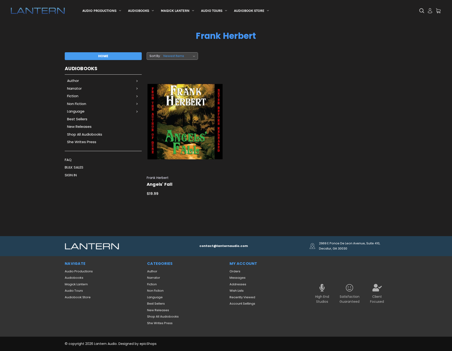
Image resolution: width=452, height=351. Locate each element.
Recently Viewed (242, 297)
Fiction (72, 95)
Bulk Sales (74, 167)
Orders (235, 271)
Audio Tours (211, 10)
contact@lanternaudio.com (223, 246)
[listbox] (180, 56)
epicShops (148, 343)
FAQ (68, 159)
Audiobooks (138, 10)
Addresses (238, 284)
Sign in (71, 175)
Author (73, 80)
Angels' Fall (159, 184)
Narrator (74, 88)
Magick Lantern (175, 10)
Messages (238, 277)
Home (103, 56)
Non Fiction (76, 103)
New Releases (79, 126)
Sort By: (155, 56)
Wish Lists (237, 290)
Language (76, 111)
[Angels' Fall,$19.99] (185, 122)
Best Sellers (77, 119)
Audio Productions (99, 10)
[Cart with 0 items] (438, 11)
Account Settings (242, 303)
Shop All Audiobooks (84, 134)
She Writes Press (81, 141)
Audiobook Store (249, 10)
